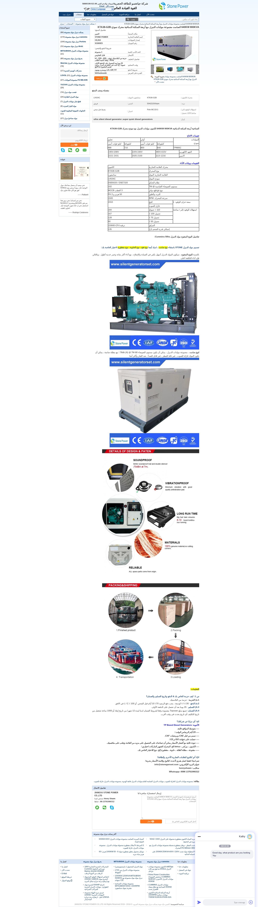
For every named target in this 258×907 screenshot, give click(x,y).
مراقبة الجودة (124, 14)
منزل (62, 24)
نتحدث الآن (110, 6)
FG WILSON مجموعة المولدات (75, 80)
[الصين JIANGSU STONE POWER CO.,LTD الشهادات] (66, 179)
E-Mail (64, 874)
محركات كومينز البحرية (73, 71)
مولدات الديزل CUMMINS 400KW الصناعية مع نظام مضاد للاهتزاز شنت (160, 887)
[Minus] (199, 836)
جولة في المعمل (108, 14)
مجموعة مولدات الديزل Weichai (72, 63)
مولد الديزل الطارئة (71, 97)
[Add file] (251, 902)
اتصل (72, 145)
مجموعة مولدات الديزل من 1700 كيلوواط (127, 871)
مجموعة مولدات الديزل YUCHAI (72, 85)
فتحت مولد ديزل (70, 92)
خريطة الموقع (67, 877)
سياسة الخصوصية (177, 904)
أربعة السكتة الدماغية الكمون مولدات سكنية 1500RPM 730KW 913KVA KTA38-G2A (159, 895)
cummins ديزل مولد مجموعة (76, 37)
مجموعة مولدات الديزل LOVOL (74, 75)
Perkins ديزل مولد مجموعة (75, 42)
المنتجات (69, 24)
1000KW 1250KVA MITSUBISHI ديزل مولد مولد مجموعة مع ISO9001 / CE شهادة (128, 878)
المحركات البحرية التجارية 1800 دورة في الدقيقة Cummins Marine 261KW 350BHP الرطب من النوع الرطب (96, 870)
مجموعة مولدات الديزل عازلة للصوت (107, 781)
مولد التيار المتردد (69, 106)
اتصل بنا (138, 14)
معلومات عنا (91, 14)
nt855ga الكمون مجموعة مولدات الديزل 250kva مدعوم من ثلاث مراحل (160, 869)
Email (101, 6)
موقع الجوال (66, 881)
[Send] (199, 902)
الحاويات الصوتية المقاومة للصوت (72, 111)
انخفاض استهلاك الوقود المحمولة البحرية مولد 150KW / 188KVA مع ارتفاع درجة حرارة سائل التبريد (97, 879)
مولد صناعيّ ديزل (70, 118)
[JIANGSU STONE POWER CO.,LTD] (178, 6)
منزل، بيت (66, 14)
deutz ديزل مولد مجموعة (73, 46)
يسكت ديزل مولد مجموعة (85, 24)
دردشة (99, 78)
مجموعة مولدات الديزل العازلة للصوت (179, 781)
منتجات (79, 14)
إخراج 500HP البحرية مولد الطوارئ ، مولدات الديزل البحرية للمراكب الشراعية (96, 887)
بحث (133, 19)
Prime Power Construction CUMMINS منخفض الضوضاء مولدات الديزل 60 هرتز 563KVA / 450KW (160, 878)
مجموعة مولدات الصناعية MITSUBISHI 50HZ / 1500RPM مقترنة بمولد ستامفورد (127, 886)
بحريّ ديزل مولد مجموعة (73, 58)
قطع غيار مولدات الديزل (72, 101)
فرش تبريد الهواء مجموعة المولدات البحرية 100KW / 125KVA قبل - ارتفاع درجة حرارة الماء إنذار (97, 896)
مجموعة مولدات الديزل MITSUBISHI (74, 51)
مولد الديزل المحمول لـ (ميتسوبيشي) (129, 867)
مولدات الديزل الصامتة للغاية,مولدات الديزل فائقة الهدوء (143, 781)
